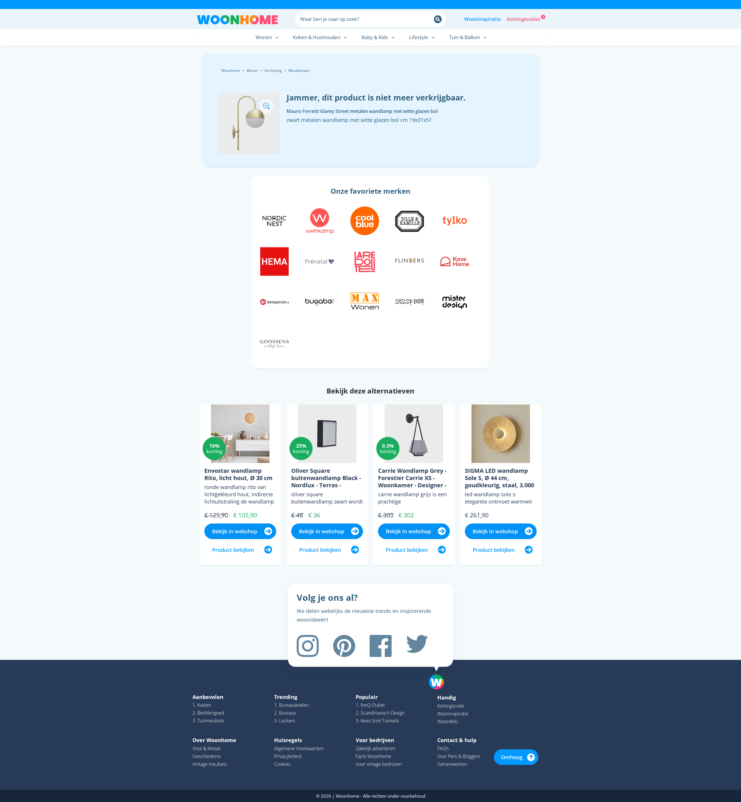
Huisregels (288, 740)
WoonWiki (447, 721)
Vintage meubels (209, 764)
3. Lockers (284, 720)
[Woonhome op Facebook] (381, 646)
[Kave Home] (455, 260)
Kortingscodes (524, 18)
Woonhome (230, 70)
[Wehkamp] (319, 220)
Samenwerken (452, 764)
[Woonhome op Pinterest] (344, 646)
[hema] (274, 260)
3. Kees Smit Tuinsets (377, 720)
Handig (446, 697)
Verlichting (273, 70)
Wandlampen (299, 70)
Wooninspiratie (482, 19)
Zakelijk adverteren (375, 748)
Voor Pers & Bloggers (458, 756)
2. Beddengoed (208, 713)
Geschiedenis (206, 756)
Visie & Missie (206, 748)
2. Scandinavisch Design (380, 713)
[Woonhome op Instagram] (308, 646)
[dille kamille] (409, 220)
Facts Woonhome (373, 756)
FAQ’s (443, 748)
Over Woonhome (214, 740)
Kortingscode (450, 706)
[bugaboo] (319, 301)
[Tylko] (455, 220)
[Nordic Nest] (274, 220)
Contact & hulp (456, 740)
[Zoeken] (438, 19)
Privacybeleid (288, 756)
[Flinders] (409, 260)
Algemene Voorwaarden (299, 748)
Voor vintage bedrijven (379, 764)
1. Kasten (201, 705)
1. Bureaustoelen (291, 705)
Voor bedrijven (375, 740)
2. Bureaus (285, 713)
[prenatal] (319, 260)
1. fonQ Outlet (370, 705)
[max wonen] (365, 301)
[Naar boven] (439, 673)
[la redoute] (365, 260)
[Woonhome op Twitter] (417, 646)
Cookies (282, 764)
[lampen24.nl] (274, 301)
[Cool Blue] (365, 220)
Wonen (252, 70)
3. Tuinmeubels (208, 720)
